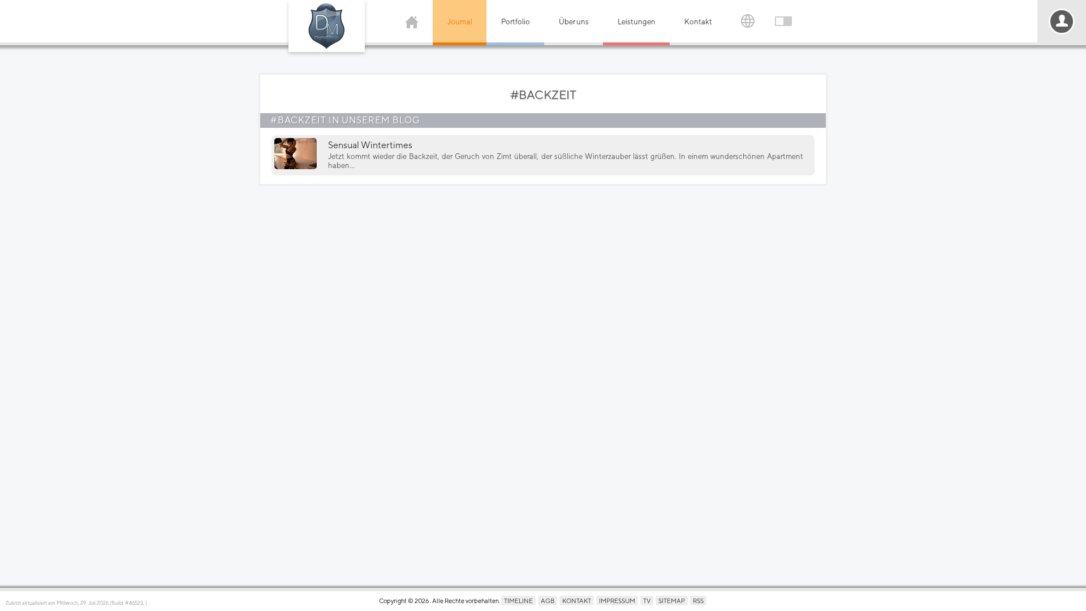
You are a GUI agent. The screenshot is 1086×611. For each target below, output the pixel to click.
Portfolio (515, 22)
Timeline (518, 600)
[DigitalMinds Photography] (326, 26)
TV (646, 600)
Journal (459, 22)
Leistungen (637, 22)
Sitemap (671, 600)
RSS (698, 600)
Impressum (617, 600)
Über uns (574, 22)
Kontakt (698, 22)
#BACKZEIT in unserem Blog (345, 120)
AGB (547, 600)
